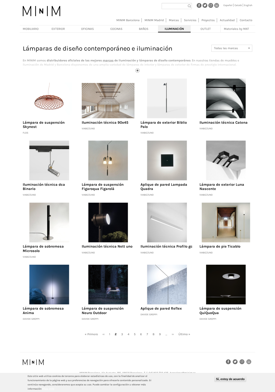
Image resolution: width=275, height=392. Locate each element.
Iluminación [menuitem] (174, 29)
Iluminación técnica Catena (224, 122)
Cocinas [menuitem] (116, 29)
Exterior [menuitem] (58, 29)
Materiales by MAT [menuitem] (236, 29)
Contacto (246, 20)
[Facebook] (199, 5)
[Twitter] (205, 5)
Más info (48, 388)
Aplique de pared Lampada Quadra (164, 186)
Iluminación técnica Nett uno (107, 246)
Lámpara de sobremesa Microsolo (43, 248)
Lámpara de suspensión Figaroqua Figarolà (103, 186)
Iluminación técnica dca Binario (44, 186)
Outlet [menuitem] (206, 29)
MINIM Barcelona (128, 20)
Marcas (174, 20)
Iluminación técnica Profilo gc (166, 246)
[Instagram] (210, 5)
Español (227, 5)
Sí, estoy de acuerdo (230, 379)
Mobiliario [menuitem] (31, 29)
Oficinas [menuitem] (87, 29)
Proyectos (208, 20)
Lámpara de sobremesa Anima (43, 310)
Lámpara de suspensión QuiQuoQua (220, 310)
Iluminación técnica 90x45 (105, 122)
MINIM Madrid (154, 20)
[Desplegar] (137, 70)
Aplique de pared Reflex (161, 308)
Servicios (190, 20)
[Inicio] (41, 11)
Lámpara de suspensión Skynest (44, 124)
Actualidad (227, 20)
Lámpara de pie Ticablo (220, 246)
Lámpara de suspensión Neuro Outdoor (103, 310)
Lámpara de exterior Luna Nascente (222, 186)
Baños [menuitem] (143, 29)
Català (238, 5)
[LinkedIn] (216, 5)
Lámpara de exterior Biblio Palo (164, 124)
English (248, 5)
